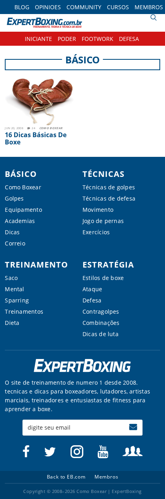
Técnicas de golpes (108, 187)
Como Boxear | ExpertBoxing (44, 22)
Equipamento (23, 209)
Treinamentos (24, 311)
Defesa (91, 300)
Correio (15, 243)
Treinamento (36, 264)
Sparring (17, 300)
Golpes (14, 198)
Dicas (12, 232)
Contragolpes (100, 311)
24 (33, 128)
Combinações (100, 323)
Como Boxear (50, 128)
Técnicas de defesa (108, 198)
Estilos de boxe (103, 278)
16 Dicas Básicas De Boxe (35, 138)
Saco (11, 278)
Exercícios (96, 232)
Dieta (12, 323)
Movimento (97, 209)
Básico (21, 173)
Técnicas (103, 173)
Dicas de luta (100, 334)
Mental (14, 289)
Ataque (92, 289)
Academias (20, 221)
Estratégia (108, 264)
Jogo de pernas (103, 221)
